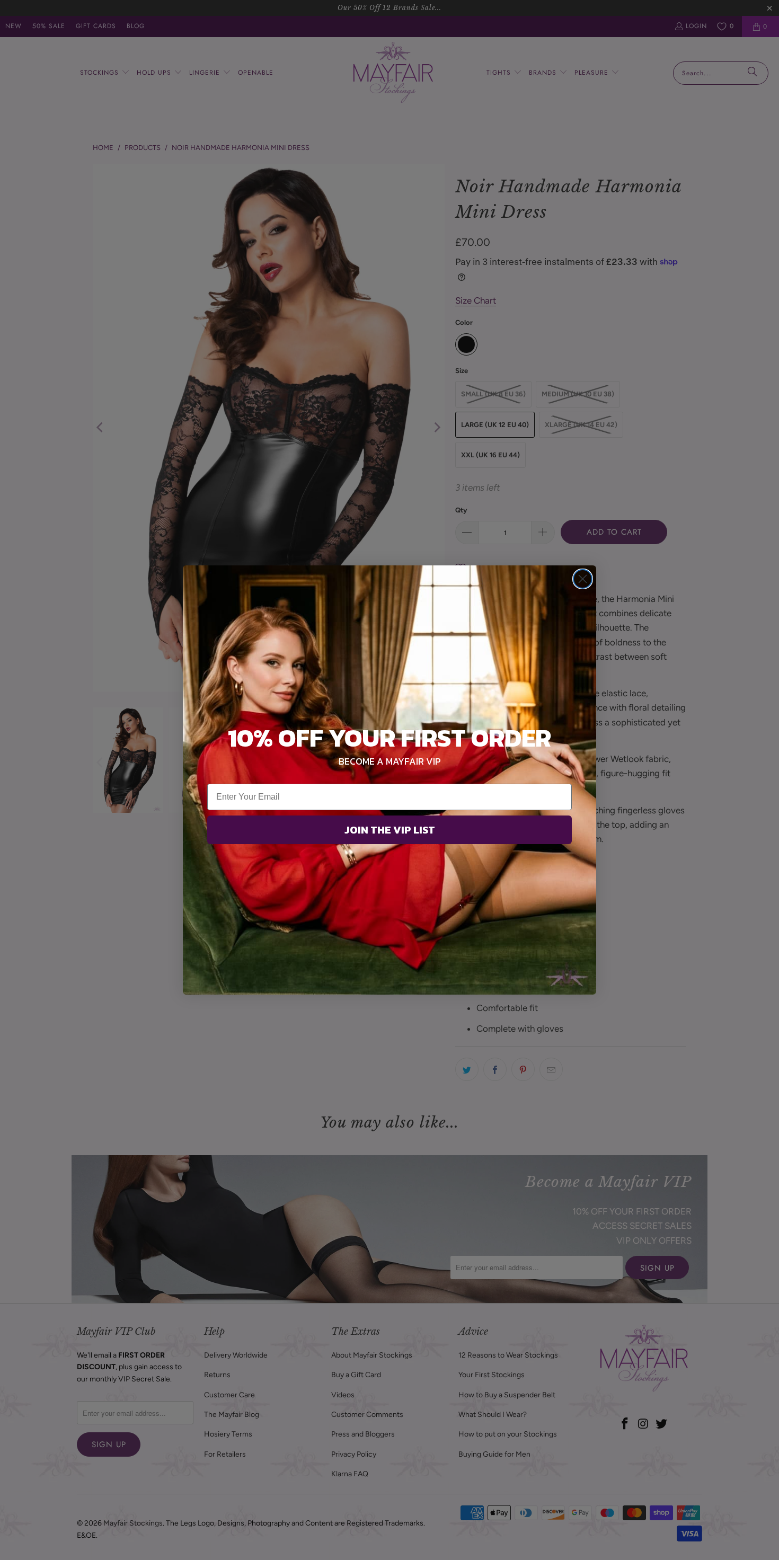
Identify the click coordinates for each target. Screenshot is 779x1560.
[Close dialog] (582, 579)
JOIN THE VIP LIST (389, 830)
